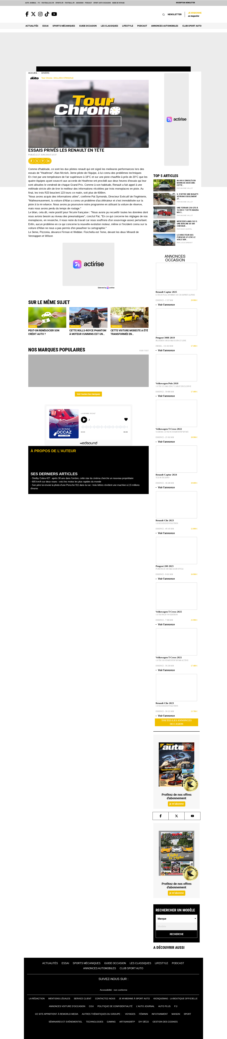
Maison (176, 1014)
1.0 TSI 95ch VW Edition (167, 615)
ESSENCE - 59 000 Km (165, 392)
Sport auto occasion (102, 3)
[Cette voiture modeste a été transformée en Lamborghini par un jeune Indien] (130, 317)
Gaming (111, 1021)
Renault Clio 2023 (165, 520)
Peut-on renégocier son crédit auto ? (43, 332)
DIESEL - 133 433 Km (164, 346)
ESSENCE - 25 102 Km (165, 437)
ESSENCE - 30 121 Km (165, 711)
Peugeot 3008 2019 (165, 337)
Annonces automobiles (164, 25)
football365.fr (48, 3)
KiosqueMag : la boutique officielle (175, 998)
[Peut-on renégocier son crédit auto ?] (47, 317)
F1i (39, 3)
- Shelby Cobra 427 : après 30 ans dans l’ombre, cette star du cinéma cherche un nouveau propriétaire (82, 478)
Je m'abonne (195, 14)
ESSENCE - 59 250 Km (165, 666)
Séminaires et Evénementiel (65, 1021)
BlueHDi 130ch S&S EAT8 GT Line (171, 341)
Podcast (142, 25)
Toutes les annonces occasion (176, 722)
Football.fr (69, 3)
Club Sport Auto (192, 25)
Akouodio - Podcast (84, 3)
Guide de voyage (118, 3)
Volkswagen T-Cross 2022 (169, 429)
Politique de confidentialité (114, 1006)
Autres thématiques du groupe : (101, 1014)
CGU (91, 1006)
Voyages (130, 1014)
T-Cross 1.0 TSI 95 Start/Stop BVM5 (172, 432)
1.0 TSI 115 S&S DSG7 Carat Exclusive (173, 386)
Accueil (33, 73)
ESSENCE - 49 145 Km (165, 529)
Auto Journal (30, 3)
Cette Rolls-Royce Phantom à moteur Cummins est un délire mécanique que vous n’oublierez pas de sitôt (87, 332)
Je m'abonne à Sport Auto (134, 998)
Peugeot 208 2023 (165, 566)
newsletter (175, 14)
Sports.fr (59, 3)
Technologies (94, 1021)
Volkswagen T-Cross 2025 (169, 611)
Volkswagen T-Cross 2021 (169, 657)
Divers (45, 73)
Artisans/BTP (127, 1021)
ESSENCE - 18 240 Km (165, 483)
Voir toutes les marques (88, 394)
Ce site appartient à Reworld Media (56, 1014)
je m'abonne (176, 803)
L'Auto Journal (145, 1006)
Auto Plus (164, 1006)
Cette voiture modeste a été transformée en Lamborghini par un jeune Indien (129, 332)
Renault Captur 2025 (166, 292)
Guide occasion (88, 25)
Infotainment (160, 1014)
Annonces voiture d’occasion (67, 1006)
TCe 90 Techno (162, 478)
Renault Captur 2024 (166, 474)
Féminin (143, 1014)
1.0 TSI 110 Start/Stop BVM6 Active (172, 660)
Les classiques (109, 25)
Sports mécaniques (64, 25)
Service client (82, 998)
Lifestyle (127, 25)
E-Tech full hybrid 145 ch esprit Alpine (175, 295)
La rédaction (37, 998)
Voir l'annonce (165, 304)
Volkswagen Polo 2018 (167, 383)
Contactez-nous (105, 998)
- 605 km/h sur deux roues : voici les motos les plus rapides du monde (66, 481)
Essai (45, 25)
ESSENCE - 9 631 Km (164, 574)
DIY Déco (144, 1021)
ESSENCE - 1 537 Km (164, 300)
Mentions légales (59, 998)
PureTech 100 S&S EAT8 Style (169, 569)
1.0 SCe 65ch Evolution (167, 523)
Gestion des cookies (165, 1021)
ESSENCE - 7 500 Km (164, 620)
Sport (187, 1014)
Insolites (75, 326)
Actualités (31, 25)
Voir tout (144, 351)
